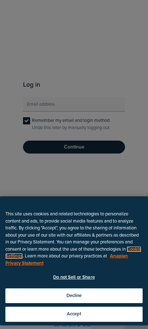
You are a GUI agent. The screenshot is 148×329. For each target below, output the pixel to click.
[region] (74, 260)
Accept (74, 314)
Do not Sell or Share (74, 277)
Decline (74, 295)
